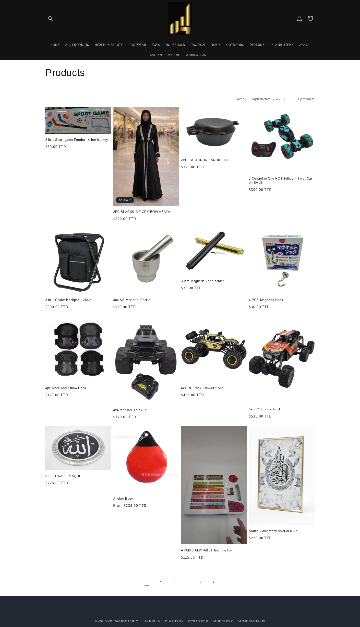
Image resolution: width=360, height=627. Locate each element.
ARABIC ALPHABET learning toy (206, 550)
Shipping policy (223, 620)
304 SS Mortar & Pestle (131, 300)
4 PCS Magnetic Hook (266, 300)
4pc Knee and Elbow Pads (65, 388)
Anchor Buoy (123, 498)
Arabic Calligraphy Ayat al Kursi (273, 531)
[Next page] (213, 582)
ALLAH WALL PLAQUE (63, 476)
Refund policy (151, 620)
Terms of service (198, 620)
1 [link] (147, 581)
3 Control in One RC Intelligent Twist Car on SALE (280, 180)
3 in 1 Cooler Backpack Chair (68, 300)
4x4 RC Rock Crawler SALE (202, 388)
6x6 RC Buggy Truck (265, 409)
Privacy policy (174, 620)
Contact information (251, 620)
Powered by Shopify (125, 620)
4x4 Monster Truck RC (130, 410)
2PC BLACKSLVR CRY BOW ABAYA (141, 212)
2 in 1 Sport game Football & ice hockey (76, 140)
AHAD (108, 620)
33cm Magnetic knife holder (202, 281)
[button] (50, 18)
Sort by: (241, 99)
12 (200, 582)
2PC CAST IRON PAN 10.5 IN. (205, 160)
